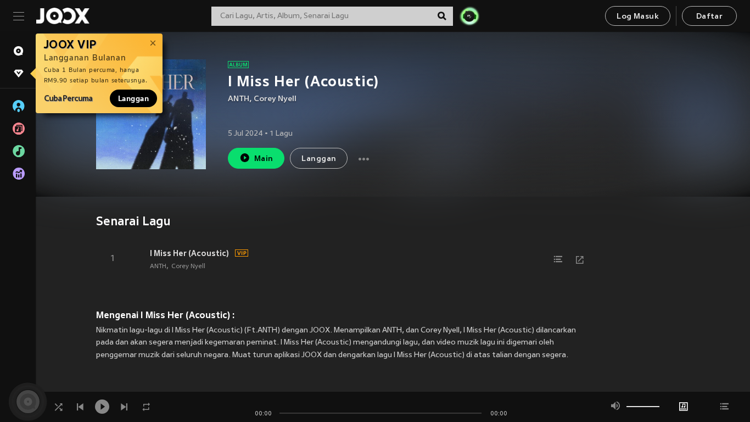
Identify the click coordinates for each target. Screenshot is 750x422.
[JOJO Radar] (469, 16)
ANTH (238, 99)
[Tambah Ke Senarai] (558, 259)
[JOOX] (62, 16)
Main (263, 159)
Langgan (133, 98)
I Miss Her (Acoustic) (189, 253)
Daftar (709, 17)
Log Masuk (638, 17)
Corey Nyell (275, 99)
